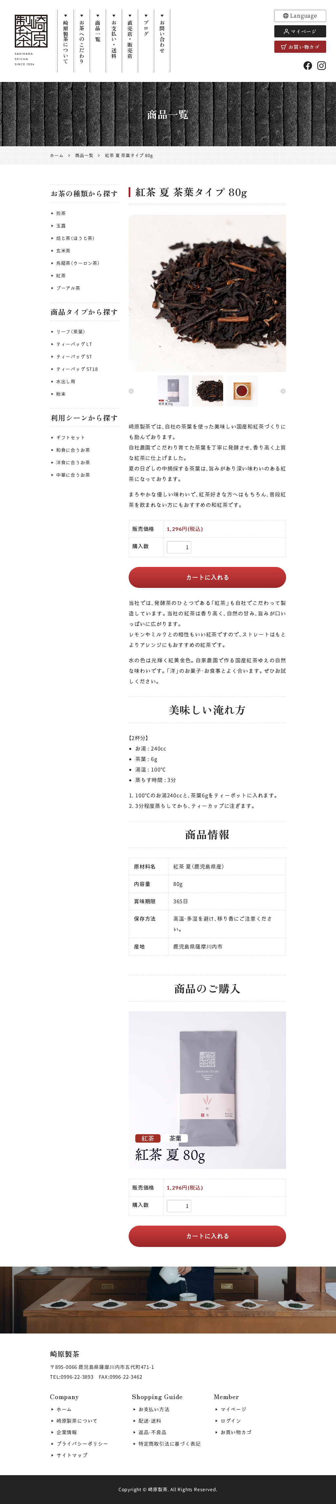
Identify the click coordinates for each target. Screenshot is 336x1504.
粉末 (61, 394)
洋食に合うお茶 (73, 462)
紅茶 (61, 275)
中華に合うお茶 (73, 475)
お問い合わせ (162, 36)
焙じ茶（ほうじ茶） (75, 238)
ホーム (64, 1409)
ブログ (146, 28)
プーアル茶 (68, 288)
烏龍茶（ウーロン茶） (78, 263)
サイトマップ (72, 1455)
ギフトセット (70, 437)
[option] (207, 293)
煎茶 (61, 213)
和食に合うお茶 (73, 450)
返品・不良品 (152, 1432)
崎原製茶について (66, 42)
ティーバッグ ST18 (77, 369)
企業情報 (66, 1432)
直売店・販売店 (130, 39)
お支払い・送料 (114, 39)
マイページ (304, 31)
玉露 (61, 226)
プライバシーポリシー (82, 1443)
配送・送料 (149, 1420)
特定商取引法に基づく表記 (169, 1443)
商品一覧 (98, 31)
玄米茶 (63, 251)
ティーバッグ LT (74, 344)
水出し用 (65, 381)
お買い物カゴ (304, 46)
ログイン (230, 1420)
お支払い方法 (154, 1409)
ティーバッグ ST (74, 356)
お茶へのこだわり (82, 42)
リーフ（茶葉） (71, 332)
